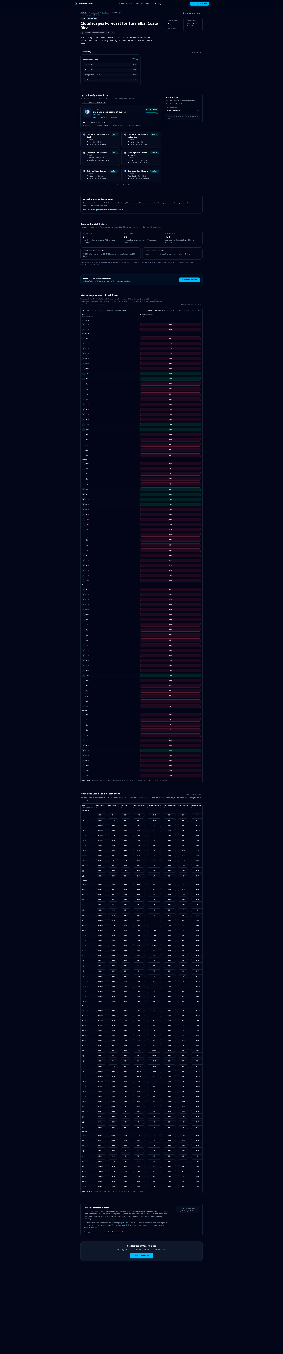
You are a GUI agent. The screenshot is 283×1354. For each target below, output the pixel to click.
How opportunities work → (93, 1232)
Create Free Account (141, 1255)
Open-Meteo (125, 1223)
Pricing (121, 3)
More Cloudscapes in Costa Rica (90, 15)
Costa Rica (95, 12)
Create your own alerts (191, 13)
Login (160, 3)
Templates (140, 3)
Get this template (191, 280)
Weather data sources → (114, 1232)
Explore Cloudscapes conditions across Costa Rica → (103, 210)
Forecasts (129, 3)
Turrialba (105, 12)
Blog (154, 3)
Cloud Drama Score (90, 59)
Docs (148, 3)
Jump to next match (121, 310)
